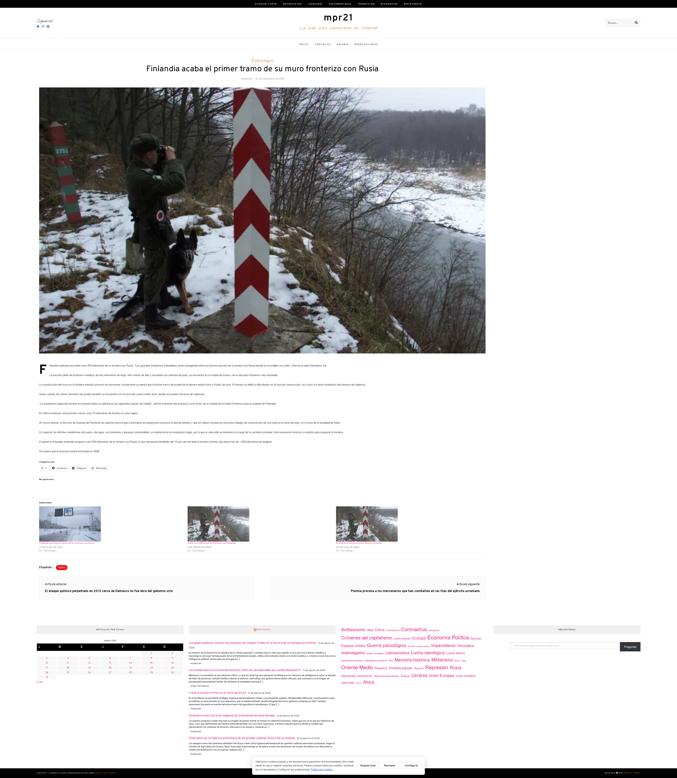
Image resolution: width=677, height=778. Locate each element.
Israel (369, 653)
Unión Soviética (466, 676)
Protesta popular (400, 668)
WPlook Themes (632, 773)
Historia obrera (423, 646)
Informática (465, 645)
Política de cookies (105, 773)
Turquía (405, 676)
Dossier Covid (266, 4)
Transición (366, 4)
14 (130, 663)
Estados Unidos (353, 645)
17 (47, 667)
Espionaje (475, 638)
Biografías (389, 4)
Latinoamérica (397, 652)
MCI (391, 660)
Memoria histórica (412, 659)
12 (89, 663)
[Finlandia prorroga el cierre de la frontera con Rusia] (111, 524)
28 (130, 672)
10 (47, 663)
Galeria (343, 44)
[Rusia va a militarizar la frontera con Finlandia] (260, 524)
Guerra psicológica (386, 645)
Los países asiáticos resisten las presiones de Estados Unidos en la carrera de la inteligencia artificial (252, 643)
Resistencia (413, 4)
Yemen (359, 683)
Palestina (381, 668)
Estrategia (262, 61)
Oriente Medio (357, 667)
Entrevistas (292, 4)
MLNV (457, 660)
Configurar (411, 765)
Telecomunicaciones (386, 676)
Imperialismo (443, 645)
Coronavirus (414, 629)
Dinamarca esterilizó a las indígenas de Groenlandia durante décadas (232, 716)
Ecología (419, 637)
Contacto (323, 44)
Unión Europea (441, 675)
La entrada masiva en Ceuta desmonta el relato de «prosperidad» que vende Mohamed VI (245, 670)
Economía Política (448, 637)
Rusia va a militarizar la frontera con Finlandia (212, 543)
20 (110, 667)
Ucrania (419, 675)
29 (151, 672)
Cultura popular (402, 638)
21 (130, 667)
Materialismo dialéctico (352, 660)
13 (110, 663)
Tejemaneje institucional (356, 676)
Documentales (340, 4)
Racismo (419, 668)
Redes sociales (366, 44)
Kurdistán (379, 653)
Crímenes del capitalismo (366, 637)
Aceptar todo (368, 765)
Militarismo (442, 659)
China (380, 629)
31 (47, 677)
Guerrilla (411, 646)
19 (89, 667)
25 (67, 672)
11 (68, 663)
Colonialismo (393, 630)
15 (151, 663)
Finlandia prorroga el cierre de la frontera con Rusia (66, 543)
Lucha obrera (455, 653)
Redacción (246, 78)
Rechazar (389, 765)
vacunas (347, 682)
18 (68, 667)
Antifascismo (353, 629)
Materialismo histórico (376, 660)
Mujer (464, 660)
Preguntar (630, 647)
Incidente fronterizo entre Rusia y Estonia (358, 543)
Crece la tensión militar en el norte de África (217, 693)
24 (46, 672)
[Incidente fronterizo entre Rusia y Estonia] (408, 524)
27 (110, 672)
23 (172, 667)
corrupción (433, 630)
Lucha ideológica (428, 652)
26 (89, 672)
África (368, 682)
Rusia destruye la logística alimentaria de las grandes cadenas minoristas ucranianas (242, 738)
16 (172, 663)
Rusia (61, 568)
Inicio (304, 44)
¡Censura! (315, 4)
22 (151, 667)
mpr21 (338, 18)
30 (172, 672)
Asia (370, 629)
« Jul (39, 682)
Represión (436, 667)
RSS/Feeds (264, 629)
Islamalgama (353, 652)
